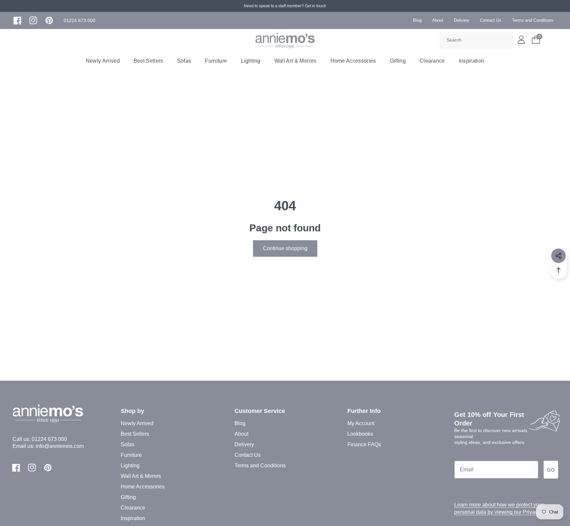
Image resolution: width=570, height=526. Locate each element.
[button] (79, 20)
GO (551, 470)
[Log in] (521, 40)
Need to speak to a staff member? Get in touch (285, 6)
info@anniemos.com (60, 446)
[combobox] (477, 40)
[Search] (506, 40)
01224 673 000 (49, 439)
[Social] (558, 255)
